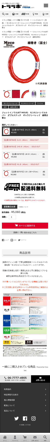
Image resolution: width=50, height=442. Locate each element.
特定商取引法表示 (11, 394)
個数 (4, 217)
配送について (9, 405)
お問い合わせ (40, 380)
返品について (9, 411)
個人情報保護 (9, 400)
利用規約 (7, 389)
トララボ (27, 425)
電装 (36, 14)
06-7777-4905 (17, 378)
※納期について (23, 207)
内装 (16, 14)
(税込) (28, 131)
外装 (27, 14)
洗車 (46, 14)
